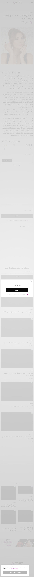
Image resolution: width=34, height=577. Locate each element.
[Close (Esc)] (31, 282)
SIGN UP (17, 290)
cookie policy (14, 568)
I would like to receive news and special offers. (16, 294)
